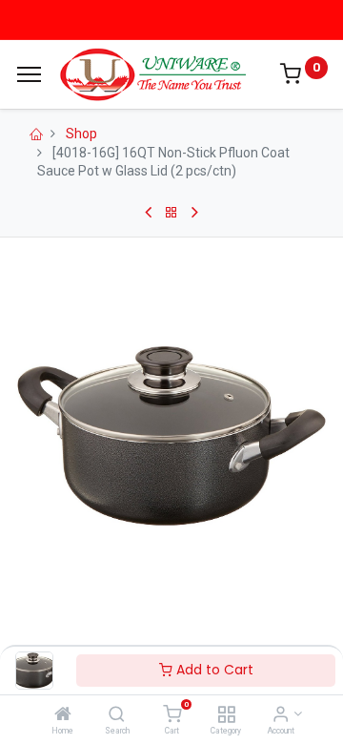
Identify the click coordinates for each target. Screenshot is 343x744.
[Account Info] (281, 715)
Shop (81, 133)
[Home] (62, 715)
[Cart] (172, 715)
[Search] (117, 715)
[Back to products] (171, 212)
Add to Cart (212, 669)
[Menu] (29, 74)
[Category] (226, 715)
